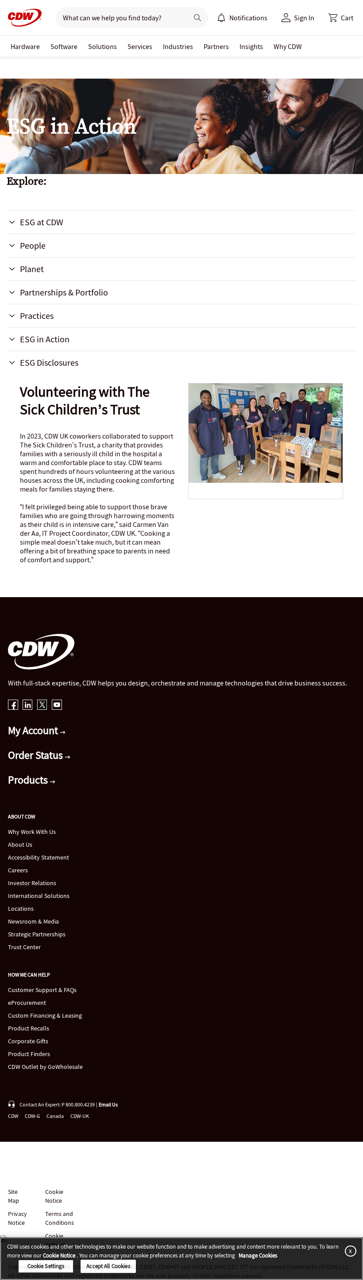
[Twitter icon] (42, 705)
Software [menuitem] (63, 46)
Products (29, 780)
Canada (55, 1116)
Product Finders (29, 1054)
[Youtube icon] (57, 705)
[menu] (242, 17)
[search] (118, 17)
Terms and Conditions (59, 1218)
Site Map (13, 1196)
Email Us (108, 1104)
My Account (34, 730)
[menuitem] (221, 17)
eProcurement (27, 1003)
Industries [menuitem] (178, 46)
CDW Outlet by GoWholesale (45, 1067)
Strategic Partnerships (37, 934)
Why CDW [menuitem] (288, 46)
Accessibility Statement (38, 857)
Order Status (36, 755)
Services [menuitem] (139, 46)
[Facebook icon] (13, 705)
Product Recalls (28, 1028)
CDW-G (32, 1116)
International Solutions (39, 896)
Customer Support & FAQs (42, 990)
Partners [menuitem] (216, 46)
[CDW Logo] (22, 17)
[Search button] (197, 18)
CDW (13, 1116)
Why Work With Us (32, 832)
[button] (341, 17)
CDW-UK (79, 1116)
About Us (20, 844)
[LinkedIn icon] (28, 705)
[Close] (349, 1251)
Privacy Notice (17, 1218)
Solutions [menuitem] (102, 46)
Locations (21, 909)
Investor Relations (32, 883)
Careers (18, 870)
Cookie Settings (46, 1266)
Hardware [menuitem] (25, 46)
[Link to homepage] (22, 17)
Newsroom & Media (33, 921)
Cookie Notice (54, 1196)
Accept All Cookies (108, 1266)
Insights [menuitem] (251, 46)
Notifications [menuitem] (248, 17)
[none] (25, 46)
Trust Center (24, 947)
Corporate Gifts (28, 1041)
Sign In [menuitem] (304, 17)
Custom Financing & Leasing (45, 1015)
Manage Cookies (258, 1255)
